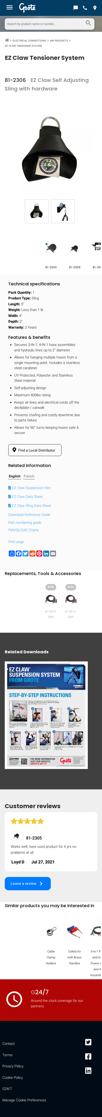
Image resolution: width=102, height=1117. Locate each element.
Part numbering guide (24, 522)
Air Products (59, 41)
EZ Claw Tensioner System (23, 46)
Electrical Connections (29, 41)
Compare (51, 762)
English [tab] (14, 476)
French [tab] (29, 476)
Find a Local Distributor (36, 450)
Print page (16, 541)
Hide (92, 615)
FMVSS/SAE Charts (23, 530)
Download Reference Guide (29, 514)
